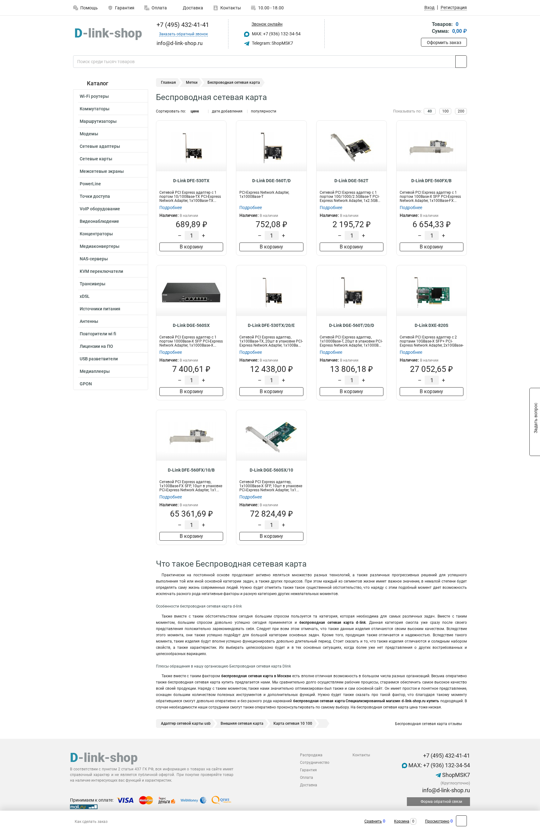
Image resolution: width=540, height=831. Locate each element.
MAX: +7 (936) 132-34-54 (276, 33)
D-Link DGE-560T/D (271, 180)
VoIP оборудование (100, 208)
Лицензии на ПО (96, 346)
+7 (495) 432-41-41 (182, 24)
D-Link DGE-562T (351, 180)
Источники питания (100, 308)
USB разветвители (99, 358)
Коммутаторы (94, 108)
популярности (263, 111)
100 (445, 111)
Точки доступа (95, 196)
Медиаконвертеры (99, 246)
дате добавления (227, 111)
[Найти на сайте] (461, 61)
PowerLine (90, 183)
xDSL (85, 296)
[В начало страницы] (461, 820)
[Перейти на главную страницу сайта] (108, 34)
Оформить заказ (444, 42)
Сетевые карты (96, 158)
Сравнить (373, 821)
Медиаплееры (95, 371)
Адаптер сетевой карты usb (186, 723)
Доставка (192, 7)
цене (195, 111)
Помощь (89, 7)
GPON (86, 383)
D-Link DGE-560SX (191, 325)
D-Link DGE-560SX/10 (271, 470)
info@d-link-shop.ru (445, 790)
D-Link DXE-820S (431, 325)
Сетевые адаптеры (100, 146)
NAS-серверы (94, 258)
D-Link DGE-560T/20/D (351, 325)
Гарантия (124, 7)
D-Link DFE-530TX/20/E (271, 325)
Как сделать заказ (91, 821)
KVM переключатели (101, 271)
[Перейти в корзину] (425, 28)
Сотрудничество (314, 762)
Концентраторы (96, 233)
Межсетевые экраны (102, 171)
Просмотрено (437, 821)
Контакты (230, 7)
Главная (168, 82)
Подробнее (170, 207)
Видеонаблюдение (99, 221)
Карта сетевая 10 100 (292, 723)
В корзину (191, 247)
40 (430, 111)
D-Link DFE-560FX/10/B (191, 470)
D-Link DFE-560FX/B (431, 180)
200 (461, 111)
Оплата (159, 7)
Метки (192, 82)
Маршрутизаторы (98, 121)
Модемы (89, 133)
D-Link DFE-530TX (191, 180)
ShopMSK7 (455, 775)
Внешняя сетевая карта (242, 723)
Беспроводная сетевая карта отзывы (428, 724)
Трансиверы (92, 283)
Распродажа (311, 755)
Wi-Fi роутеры (94, 96)
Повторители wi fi (98, 333)
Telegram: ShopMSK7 (272, 43)
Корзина (401, 821)
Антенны (89, 321)
